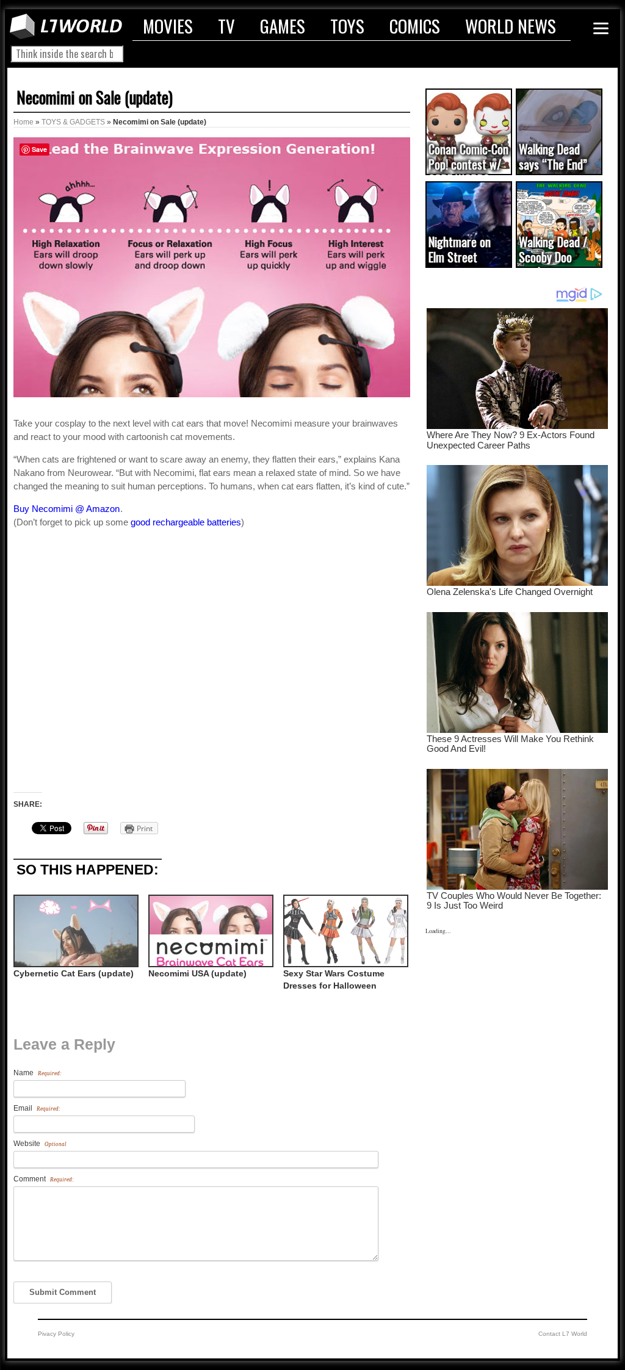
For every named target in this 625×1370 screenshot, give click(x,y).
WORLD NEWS (510, 26)
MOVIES (168, 26)
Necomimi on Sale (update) (94, 97)
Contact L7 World (562, 1333)
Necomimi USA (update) (197, 973)
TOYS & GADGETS (73, 122)
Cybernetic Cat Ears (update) (73, 973)
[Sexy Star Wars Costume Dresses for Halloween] (344, 931)
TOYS (347, 26)
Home (23, 122)
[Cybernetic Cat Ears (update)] (74, 931)
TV (226, 26)
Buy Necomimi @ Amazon (66, 508)
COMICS (414, 26)
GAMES (282, 26)
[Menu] (601, 28)
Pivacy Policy (56, 1333)
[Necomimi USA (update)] (209, 931)
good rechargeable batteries (186, 522)
